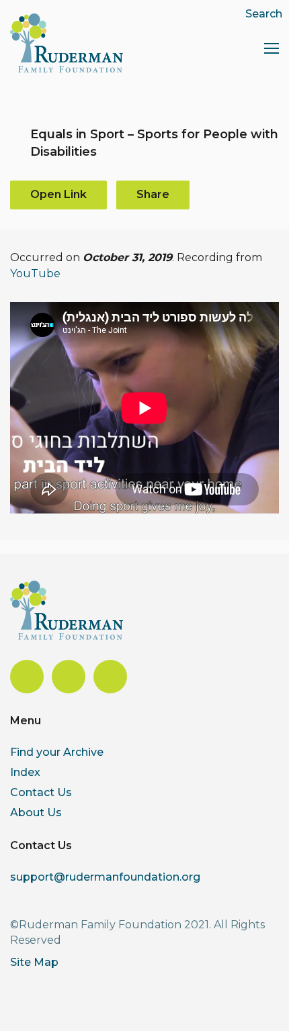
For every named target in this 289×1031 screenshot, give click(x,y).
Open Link (58, 194)
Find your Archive (57, 752)
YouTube (35, 273)
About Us (36, 812)
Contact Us (41, 792)
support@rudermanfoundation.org (105, 877)
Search (263, 13)
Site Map (34, 962)
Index (25, 772)
